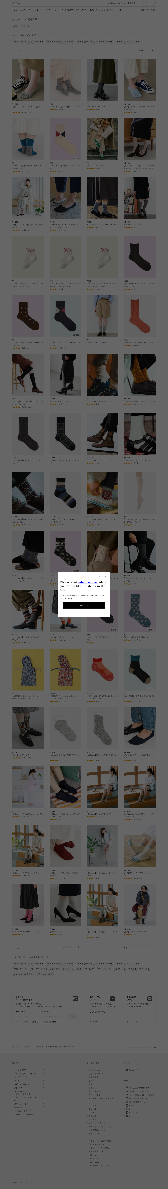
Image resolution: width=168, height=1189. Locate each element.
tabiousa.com (88, 582)
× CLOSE (103, 576)
